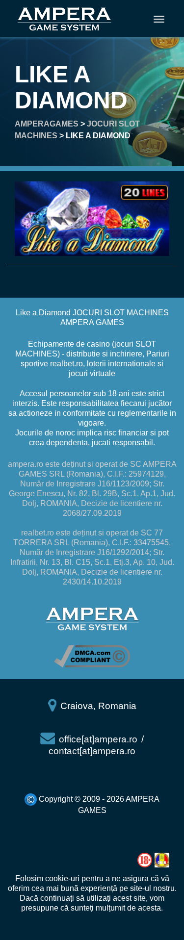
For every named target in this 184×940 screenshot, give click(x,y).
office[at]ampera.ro (98, 739)
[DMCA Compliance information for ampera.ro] (92, 656)
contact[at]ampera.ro (92, 751)
